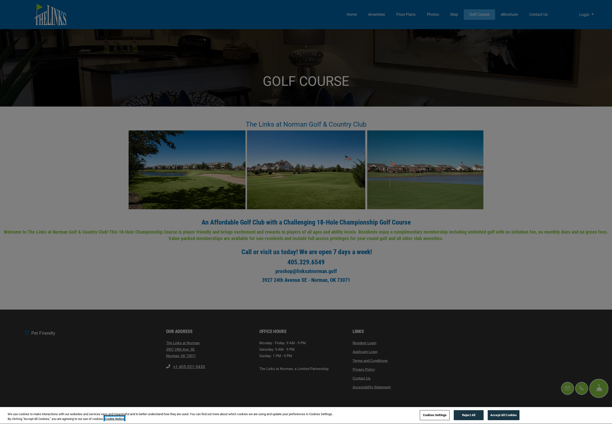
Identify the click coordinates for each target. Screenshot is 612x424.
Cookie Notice (114, 419)
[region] (306, 415)
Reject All (468, 415)
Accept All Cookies (503, 415)
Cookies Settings (435, 415)
